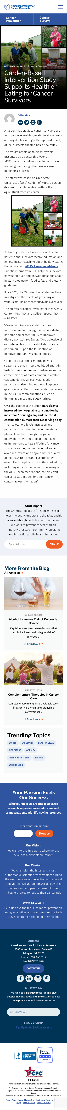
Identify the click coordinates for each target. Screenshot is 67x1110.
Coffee (12, 743)
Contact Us (33, 968)
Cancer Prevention (13, 19)
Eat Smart (27, 743)
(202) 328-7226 (36, 961)
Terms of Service (29, 1103)
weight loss (16, 765)
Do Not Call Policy (44, 1103)
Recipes (39, 758)
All (12, 572)
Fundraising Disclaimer (44, 1100)
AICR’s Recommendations (41, 266)
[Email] (20, 122)
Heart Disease (46, 743)
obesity (30, 750)
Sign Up (54, 544)
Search (10, 1013)
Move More (15, 750)
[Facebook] (33, 122)
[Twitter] (26, 122)
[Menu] (60, 6)
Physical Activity (19, 758)
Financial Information (26, 1100)
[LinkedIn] (39, 122)
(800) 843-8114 (38, 957)
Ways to (32, 903)
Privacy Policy (11, 1100)
